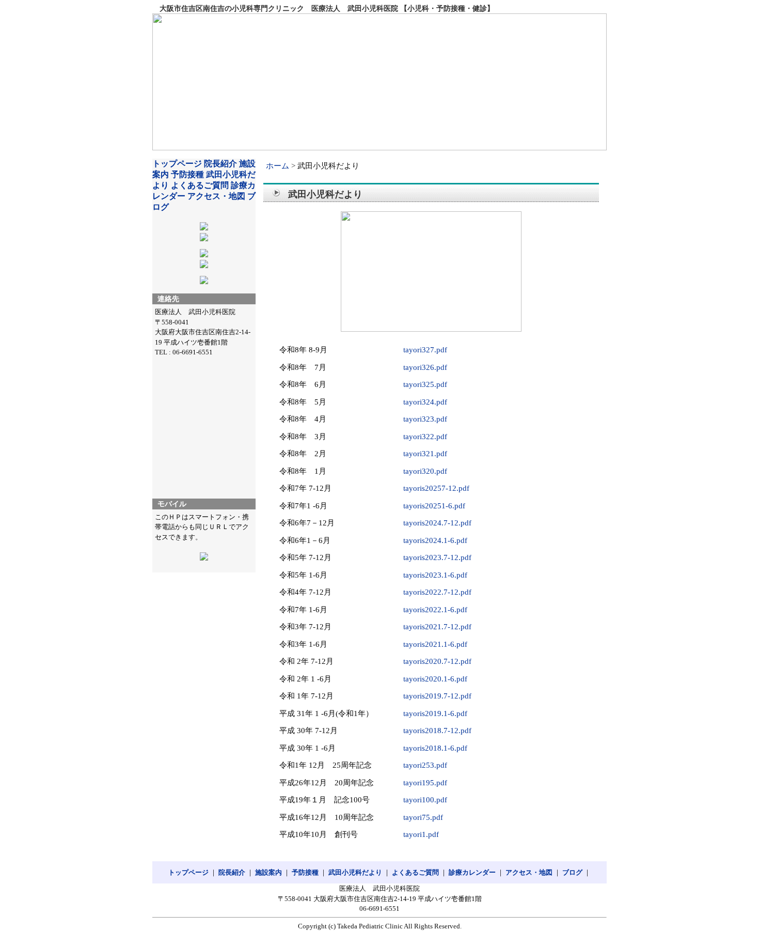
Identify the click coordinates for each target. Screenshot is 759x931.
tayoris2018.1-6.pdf (435, 748)
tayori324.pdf (425, 402)
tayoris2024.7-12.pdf (437, 523)
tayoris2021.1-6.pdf (435, 644)
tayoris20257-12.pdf (436, 488)
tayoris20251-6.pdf (434, 506)
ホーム (277, 166)
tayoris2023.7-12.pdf (437, 557)
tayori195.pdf (425, 783)
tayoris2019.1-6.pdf (435, 713)
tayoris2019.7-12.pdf (437, 696)
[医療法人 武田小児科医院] (379, 81)
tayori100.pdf (425, 800)
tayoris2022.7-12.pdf (437, 592)
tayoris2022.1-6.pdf (435, 610)
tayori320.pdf (425, 471)
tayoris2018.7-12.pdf (437, 730)
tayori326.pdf (425, 367)
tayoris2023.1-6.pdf (435, 575)
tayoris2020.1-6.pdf (435, 679)
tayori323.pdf (425, 419)
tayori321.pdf (425, 453)
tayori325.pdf (425, 384)
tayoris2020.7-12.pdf (437, 661)
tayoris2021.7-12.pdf (437, 627)
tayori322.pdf (425, 436)
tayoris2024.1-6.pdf (435, 540)
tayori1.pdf (421, 834)
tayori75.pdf (423, 817)
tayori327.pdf (425, 350)
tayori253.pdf (425, 765)
